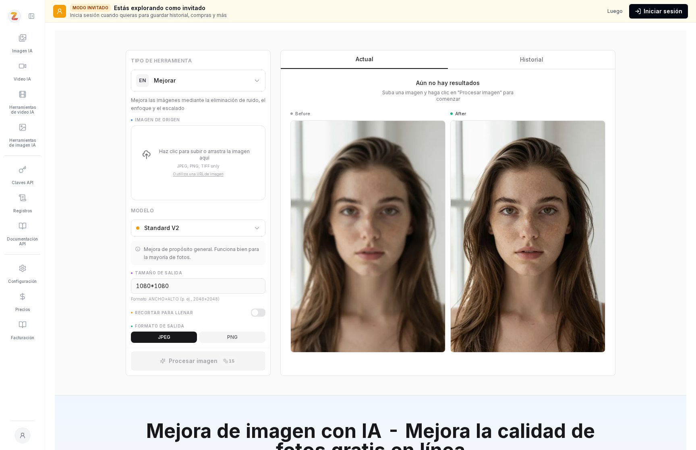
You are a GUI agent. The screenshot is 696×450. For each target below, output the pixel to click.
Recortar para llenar (164, 312)
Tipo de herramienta (161, 61)
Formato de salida (159, 326)
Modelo (142, 210)
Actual (364, 59)
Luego (615, 11)
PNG (232, 337)
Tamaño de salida (158, 272)
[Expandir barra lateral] (31, 16)
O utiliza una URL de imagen (198, 174)
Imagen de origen (157, 119)
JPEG (164, 337)
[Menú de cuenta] (22, 435)
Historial (531, 59)
